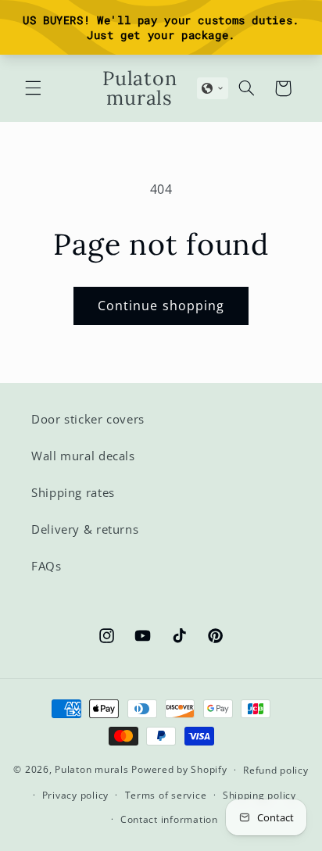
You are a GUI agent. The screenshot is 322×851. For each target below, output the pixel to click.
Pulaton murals (91, 769)
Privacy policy (75, 795)
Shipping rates (73, 492)
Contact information (169, 819)
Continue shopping (161, 305)
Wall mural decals (83, 455)
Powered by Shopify (179, 769)
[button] (33, 88)
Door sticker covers (88, 419)
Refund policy (276, 770)
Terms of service (166, 795)
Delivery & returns (84, 529)
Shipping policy (259, 795)
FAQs (46, 566)
